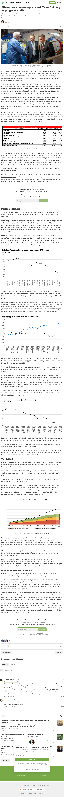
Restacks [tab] (12, 664)
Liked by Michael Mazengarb (12, 681)
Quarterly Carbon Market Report (28, 485)
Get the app (40, 789)
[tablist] (8, 664)
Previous (7, 652)
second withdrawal (48, 586)
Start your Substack (27, 789)
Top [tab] (3, 716)
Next (57, 652)
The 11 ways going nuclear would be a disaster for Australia (22, 734)
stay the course (33, 174)
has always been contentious (32, 121)
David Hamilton (8, 679)
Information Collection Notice (31, 765)
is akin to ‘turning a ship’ (9, 177)
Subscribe (52, 2)
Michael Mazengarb (10, 21)
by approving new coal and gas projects (37, 181)
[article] (32, 726)
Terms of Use (40, 763)
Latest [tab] (7, 716)
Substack (23, 793)
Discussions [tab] (14, 716)
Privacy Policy (44, 765)
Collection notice (45, 785)
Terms (37, 785)
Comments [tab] (5, 664)
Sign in (59, 2)
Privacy (33, 785)
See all (5, 760)
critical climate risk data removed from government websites (32, 584)
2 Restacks (16, 641)
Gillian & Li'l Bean (9, 700)
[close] (48, 740)
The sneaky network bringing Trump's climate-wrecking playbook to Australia (25, 721)
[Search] (61, 716)
